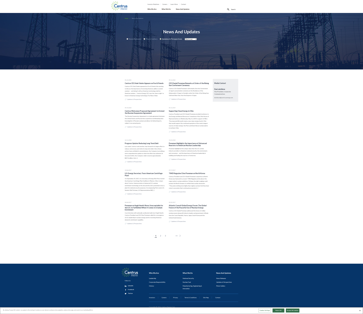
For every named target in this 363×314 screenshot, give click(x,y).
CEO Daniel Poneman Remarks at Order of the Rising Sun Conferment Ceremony (189, 84)
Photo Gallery (220, 286)
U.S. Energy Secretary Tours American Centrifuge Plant (143, 174)
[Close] (360, 310)
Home (126, 18)
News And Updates (182, 9)
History (151, 286)
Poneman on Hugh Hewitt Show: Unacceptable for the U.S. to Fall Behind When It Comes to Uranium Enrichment (144, 207)
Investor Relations (153, 4)
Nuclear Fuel (187, 282)
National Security (188, 278)
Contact (183, 4)
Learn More (174, 4)
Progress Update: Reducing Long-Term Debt (142, 143)
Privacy (175, 297)
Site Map (206, 297)
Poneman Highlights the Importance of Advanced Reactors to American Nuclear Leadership (188, 144)
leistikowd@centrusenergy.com (223, 97)
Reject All (278, 310)
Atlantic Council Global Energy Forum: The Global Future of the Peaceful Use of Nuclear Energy (188, 206)
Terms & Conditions (190, 297)
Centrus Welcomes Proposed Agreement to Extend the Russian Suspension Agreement (144, 112)
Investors (152, 297)
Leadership (152, 278)
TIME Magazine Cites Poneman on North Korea (187, 173)
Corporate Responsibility (157, 282)
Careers (164, 4)
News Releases (221, 278)
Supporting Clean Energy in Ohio (181, 111)
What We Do (166, 9)
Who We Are (151, 9)
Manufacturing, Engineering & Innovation (192, 287)
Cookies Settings (264, 310)
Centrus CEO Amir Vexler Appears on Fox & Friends (144, 83)
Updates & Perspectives (134, 99)
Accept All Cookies (292, 310)
